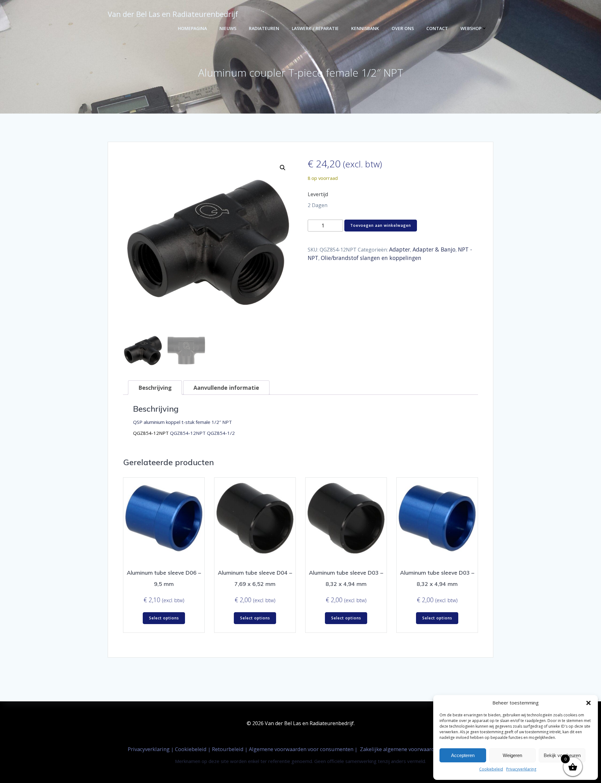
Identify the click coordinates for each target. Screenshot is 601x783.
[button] (588, 703)
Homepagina (192, 28)
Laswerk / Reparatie (315, 28)
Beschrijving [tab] (155, 387)
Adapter (399, 249)
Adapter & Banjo (434, 249)
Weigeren (512, 755)
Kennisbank (365, 28)
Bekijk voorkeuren (562, 755)
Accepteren (463, 755)
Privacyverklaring (521, 769)
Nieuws (227, 28)
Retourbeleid (228, 749)
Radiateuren (264, 28)
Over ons (403, 28)
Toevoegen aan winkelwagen (380, 225)
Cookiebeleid (491, 769)
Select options (164, 618)
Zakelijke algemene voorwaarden (400, 749)
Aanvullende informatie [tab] (226, 387)
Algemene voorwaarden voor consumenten (302, 749)
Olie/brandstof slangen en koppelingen (371, 258)
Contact (437, 28)
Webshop (470, 28)
